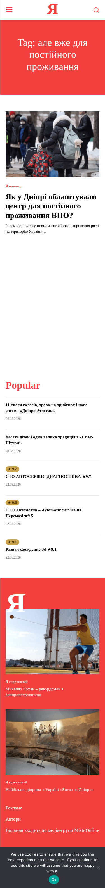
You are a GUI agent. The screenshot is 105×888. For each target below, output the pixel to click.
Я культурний (16, 782)
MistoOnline (86, 830)
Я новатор (14, 186)
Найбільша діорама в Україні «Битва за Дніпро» (50, 789)
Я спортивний (17, 681)
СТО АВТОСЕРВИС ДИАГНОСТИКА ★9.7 (48, 476)
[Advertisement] (52, 303)
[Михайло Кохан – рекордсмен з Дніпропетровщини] (52, 642)
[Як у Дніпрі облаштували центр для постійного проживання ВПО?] (52, 144)
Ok (54, 879)
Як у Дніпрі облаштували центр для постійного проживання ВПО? (51, 206)
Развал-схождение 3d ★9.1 (31, 549)
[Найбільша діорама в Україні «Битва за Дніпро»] (52, 742)
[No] (98, 867)
